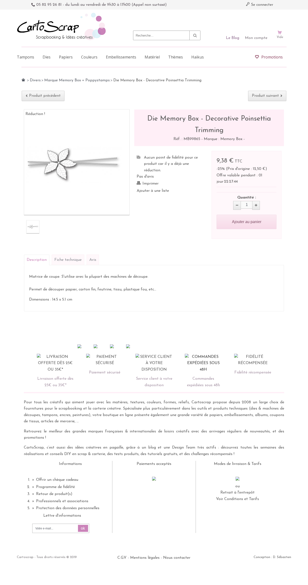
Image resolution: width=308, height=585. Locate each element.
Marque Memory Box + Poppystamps (77, 80)
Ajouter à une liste (153, 191)
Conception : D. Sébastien (272, 557)
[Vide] (280, 18)
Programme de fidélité (55, 487)
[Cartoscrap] (63, 14)
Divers (35, 80)
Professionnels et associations (62, 501)
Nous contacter (176, 558)
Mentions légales (145, 558)
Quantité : (246, 197)
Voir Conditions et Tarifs (237, 499)
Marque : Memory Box (224, 139)
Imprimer (150, 184)
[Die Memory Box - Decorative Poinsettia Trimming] (32, 226)
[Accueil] (23, 80)
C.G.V (122, 558)
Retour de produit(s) (54, 494)
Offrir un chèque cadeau (57, 480)
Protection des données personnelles (67, 508)
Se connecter (261, 5)
